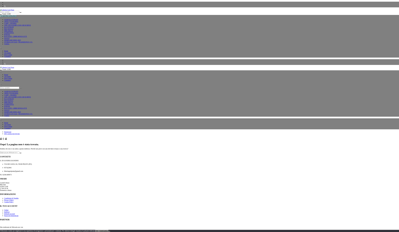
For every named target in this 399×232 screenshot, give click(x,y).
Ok (97, 231)
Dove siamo (8, 55)
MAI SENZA (8, 29)
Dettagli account (9, 214)
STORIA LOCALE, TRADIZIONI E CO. (18, 42)
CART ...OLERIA (10, 23)
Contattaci (7, 56)
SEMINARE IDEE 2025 (12, 40)
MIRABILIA (8, 31)
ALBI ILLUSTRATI (11, 20)
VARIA (6, 44)
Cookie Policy (9, 202)
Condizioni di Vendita (11, 198)
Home (6, 51)
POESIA (7, 34)
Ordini (6, 210)
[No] (109, 231)
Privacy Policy (9, 200)
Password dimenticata (11, 216)
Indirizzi (7, 212)
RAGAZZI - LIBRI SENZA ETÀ (15, 36)
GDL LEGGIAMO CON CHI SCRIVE (17, 25)
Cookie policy (104, 231)
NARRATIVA (9, 33)
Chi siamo (7, 53)
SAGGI (6, 38)
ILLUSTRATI (9, 27)
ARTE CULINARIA (11, 21)
